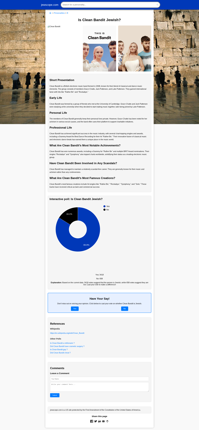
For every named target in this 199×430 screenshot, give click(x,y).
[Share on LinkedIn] (99, 421)
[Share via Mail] (103, 421)
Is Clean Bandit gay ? (59, 350)
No (124, 309)
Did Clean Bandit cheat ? (60, 353)
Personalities (59, 13)
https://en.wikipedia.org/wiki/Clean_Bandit (67, 333)
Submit (54, 395)
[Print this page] (107, 421)
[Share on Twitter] (95, 421)
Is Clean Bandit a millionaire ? (62, 343)
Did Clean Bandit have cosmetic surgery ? (67, 346)
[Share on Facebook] (91, 421)
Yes (74, 309)
